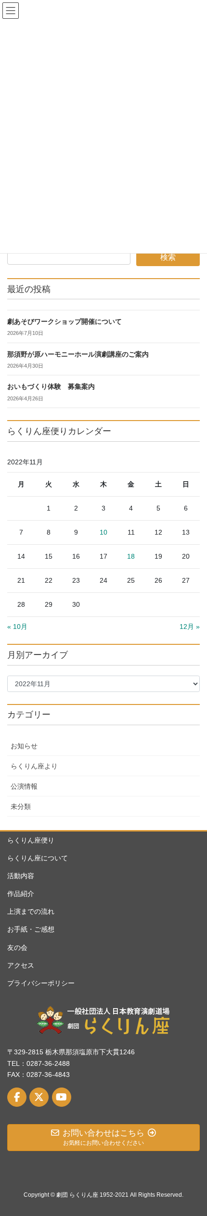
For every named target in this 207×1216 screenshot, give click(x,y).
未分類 (21, 806)
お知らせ (24, 746)
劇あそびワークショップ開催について (64, 321)
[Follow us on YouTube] (61, 1097)
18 (131, 556)
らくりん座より (34, 766)
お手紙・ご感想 (30, 929)
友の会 (17, 947)
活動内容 (20, 876)
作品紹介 (20, 893)
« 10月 (17, 626)
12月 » (190, 626)
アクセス (20, 965)
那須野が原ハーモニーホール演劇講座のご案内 (78, 354)
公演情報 (24, 786)
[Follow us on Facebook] (16, 1097)
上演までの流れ (30, 911)
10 (103, 532)
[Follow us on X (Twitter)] (39, 1097)
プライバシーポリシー (41, 983)
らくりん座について (37, 858)
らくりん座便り (30, 840)
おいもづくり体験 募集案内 (51, 386)
